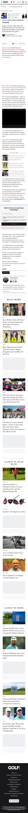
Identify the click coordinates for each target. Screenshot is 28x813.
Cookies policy (14, 786)
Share (6, 43)
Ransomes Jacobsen (17, 195)
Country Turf (6, 195)
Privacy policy (14, 782)
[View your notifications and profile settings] (11, 2)
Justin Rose (15, 48)
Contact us (14, 777)
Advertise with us (14, 791)
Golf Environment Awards (11, 87)
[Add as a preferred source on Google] (14, 801)
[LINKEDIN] (13, 282)
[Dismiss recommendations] (26, 11)
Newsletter (23, 43)
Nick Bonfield (10, 34)
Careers (14, 789)
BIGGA (17, 197)
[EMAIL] (16, 282)
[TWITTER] (11, 282)
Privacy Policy (11, 228)
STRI (18, 49)
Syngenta (9, 197)
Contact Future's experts (14, 775)
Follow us (16, 43)
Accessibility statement (14, 784)
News (20, 36)
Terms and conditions (14, 779)
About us (14, 772)
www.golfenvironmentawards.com (11, 263)
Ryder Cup (5, 48)
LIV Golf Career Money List (16, 6)
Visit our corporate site (19, 807)
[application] (14, 117)
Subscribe (19, 2)
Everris (4, 197)
